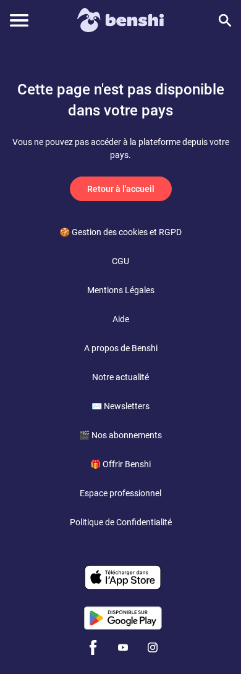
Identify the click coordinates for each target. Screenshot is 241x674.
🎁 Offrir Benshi (120, 464)
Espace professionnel (120, 493)
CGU (120, 261)
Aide (120, 319)
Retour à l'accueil (120, 189)
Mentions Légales (120, 290)
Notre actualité (120, 377)
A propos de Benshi (121, 348)
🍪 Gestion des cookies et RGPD (120, 232)
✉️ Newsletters (120, 406)
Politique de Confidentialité (121, 522)
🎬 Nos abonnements (120, 435)
